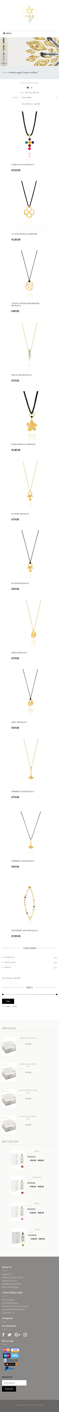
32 (30, 92)
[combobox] (34, 97)
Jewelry (7, 967)
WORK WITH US (9, 1281)
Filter (8, 1001)
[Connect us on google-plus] (17, 1334)
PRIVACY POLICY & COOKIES (15, 1306)
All (37, 92)
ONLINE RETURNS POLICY (14, 1309)
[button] (9, 33)
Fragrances (9, 957)
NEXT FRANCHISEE (10, 1287)
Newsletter (7, 1377)
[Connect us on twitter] (10, 1334)
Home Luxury (10, 962)
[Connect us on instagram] (25, 1334)
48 (34, 92)
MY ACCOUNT (8, 1300)
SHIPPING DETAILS (10, 1303)
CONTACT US (8, 1313)
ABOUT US (7, 1274)
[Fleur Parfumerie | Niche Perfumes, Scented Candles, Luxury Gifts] (29, 12)
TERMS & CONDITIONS (12, 1277)
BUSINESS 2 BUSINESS (11, 1284)
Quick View (29, 120)
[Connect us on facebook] (3, 1334)
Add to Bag (29, 150)
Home (4, 72)
